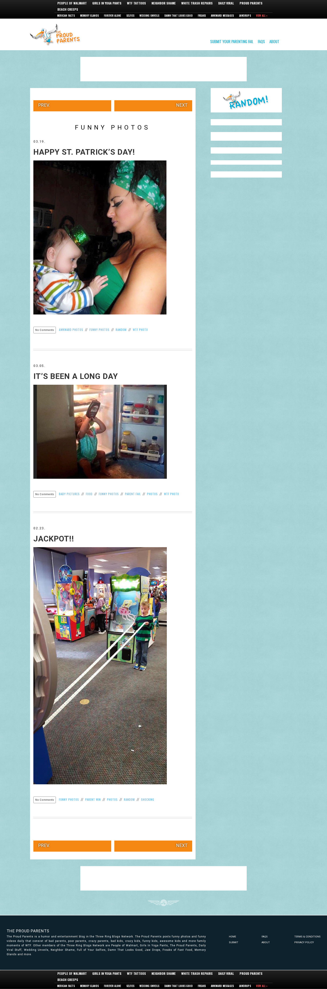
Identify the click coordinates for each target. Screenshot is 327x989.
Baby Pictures (69, 494)
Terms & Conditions (307, 936)
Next (182, 105)
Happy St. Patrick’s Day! (84, 152)
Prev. (44, 105)
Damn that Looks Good (178, 15)
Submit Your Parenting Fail (231, 41)
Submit (233, 942)
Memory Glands (89, 15)
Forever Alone (112, 15)
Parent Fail (133, 494)
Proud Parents (251, 3)
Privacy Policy (304, 942)
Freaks (202, 15)
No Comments (44, 330)
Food (89, 494)
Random (121, 329)
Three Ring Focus (164, 902)
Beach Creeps (67, 9)
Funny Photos (99, 329)
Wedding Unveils (149, 15)
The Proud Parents (28, 931)
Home (232, 936)
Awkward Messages (222, 15)
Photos (152, 494)
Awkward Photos (71, 329)
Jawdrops (245, 15)
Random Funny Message (246, 100)
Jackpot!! (53, 538)
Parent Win (93, 799)
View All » (262, 15)
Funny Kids (56, 34)
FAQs (261, 41)
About (274, 41)
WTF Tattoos (136, 3)
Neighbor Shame (163, 3)
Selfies (130, 15)
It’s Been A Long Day (75, 376)
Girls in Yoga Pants (106, 3)
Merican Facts (66, 15)
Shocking (147, 799)
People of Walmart (72, 3)
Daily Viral (226, 3)
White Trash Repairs (197, 3)
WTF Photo (140, 329)
